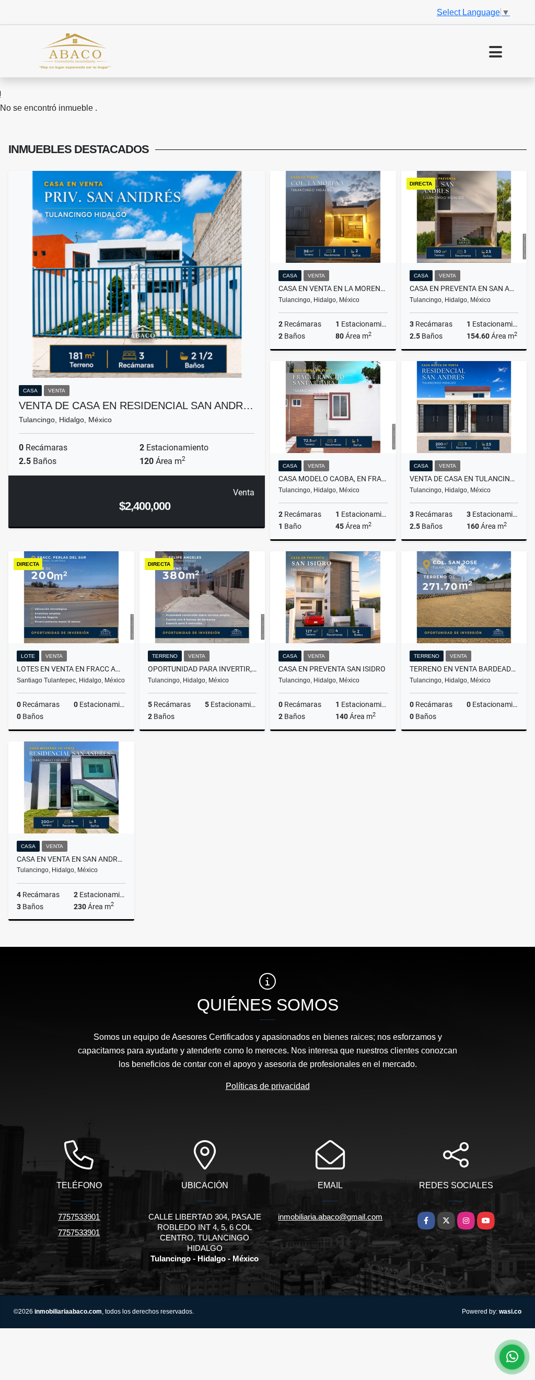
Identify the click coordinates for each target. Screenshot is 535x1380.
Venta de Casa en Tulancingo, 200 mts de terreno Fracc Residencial (464, 478)
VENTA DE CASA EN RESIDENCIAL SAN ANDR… (136, 405)
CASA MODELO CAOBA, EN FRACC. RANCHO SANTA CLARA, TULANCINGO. (333, 478)
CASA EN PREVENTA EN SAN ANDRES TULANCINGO (464, 288)
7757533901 (79, 1216)
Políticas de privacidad (268, 1086)
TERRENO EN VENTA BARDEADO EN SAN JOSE (464, 669)
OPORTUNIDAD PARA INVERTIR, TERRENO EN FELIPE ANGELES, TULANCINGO (202, 669)
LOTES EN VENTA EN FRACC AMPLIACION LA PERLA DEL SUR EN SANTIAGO (71, 669)
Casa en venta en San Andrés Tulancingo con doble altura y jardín (71, 859)
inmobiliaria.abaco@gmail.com (330, 1216)
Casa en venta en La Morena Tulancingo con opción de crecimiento (333, 288)
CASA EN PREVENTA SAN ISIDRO (332, 669)
